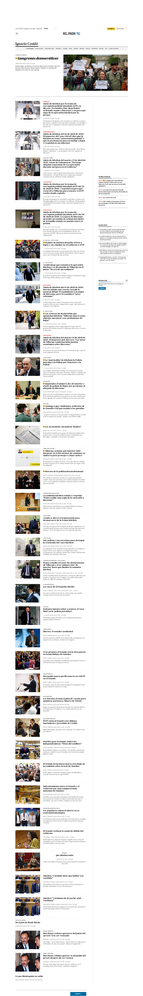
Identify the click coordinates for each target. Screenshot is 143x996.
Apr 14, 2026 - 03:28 (53, 348)
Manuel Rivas (19, 926)
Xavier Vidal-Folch (48, 430)
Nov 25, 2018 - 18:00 (36, 980)
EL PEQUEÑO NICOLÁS (48, 584)
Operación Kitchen (48, 131)
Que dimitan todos (65, 855)
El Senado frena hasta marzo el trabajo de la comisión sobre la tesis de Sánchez (64, 765)
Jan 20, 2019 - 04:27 (63, 816)
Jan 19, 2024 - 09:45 (66, 392)
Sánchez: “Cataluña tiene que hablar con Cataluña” (63, 877)
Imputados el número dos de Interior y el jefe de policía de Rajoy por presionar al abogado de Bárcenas (64, 386)
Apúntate (102, 288)
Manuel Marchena (48, 931)
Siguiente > (78, 994)
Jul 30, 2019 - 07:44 (63, 635)
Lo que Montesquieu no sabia (29, 976)
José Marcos (46, 837)
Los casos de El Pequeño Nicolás (59, 587)
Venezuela (58, 48)
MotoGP (101, 48)
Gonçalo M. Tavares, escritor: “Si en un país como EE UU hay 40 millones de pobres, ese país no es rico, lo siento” (113, 258)
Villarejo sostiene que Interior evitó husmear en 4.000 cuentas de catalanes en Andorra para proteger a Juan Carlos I (64, 453)
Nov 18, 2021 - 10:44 (66, 524)
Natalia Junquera (48, 475)
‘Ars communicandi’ (109, 197)
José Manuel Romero (49, 459)
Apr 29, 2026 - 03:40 (53, 146)
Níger (70, 48)
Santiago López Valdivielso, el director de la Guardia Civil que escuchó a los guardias (63, 407)
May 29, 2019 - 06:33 (63, 704)
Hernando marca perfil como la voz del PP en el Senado (64, 677)
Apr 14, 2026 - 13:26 (60, 324)
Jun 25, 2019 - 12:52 (63, 682)
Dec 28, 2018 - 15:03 (68, 837)
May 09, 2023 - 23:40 (65, 459)
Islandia (65, 48)
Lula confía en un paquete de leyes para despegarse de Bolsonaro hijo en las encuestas (112, 203)
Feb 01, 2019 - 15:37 (63, 770)
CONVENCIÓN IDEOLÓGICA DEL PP (51, 808)
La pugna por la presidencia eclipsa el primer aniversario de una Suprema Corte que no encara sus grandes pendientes (112, 183)
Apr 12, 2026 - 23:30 (60, 368)
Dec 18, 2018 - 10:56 (67, 882)
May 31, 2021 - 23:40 (77, 573)
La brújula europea (21, 55)
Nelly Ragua (57, 590)
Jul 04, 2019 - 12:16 (63, 658)
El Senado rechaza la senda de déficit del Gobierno (63, 832)
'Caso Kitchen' (47, 182)
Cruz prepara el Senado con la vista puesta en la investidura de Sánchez (64, 653)
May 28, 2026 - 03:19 (53, 118)
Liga (106, 48)
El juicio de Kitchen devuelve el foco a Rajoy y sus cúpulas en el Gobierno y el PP (64, 244)
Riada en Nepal (39, 48)
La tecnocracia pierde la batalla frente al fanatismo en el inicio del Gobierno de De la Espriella (113, 192)
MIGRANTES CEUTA (49, 48)
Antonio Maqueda (58, 475)
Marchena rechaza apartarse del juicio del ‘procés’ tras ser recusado (64, 935)
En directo (46, 101)
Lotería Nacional (114, 48)
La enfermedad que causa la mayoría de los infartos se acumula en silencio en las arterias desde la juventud (113, 238)
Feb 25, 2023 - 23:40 (74, 475)
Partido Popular (48, 674)
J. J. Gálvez (46, 248)
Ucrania (76, 48)
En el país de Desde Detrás (27, 923)
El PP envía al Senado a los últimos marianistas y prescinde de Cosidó (60, 722)
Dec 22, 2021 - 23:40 (66, 503)
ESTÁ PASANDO (30, 48)
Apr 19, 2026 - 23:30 (60, 248)
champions (95, 48)
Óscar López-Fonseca (49, 392)
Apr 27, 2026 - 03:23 (53, 170)
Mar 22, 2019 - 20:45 (63, 727)
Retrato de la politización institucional (64, 472)
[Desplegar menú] (16, 33)
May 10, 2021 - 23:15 (72, 590)
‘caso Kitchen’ (47, 538)
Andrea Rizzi (18, 63)
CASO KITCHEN (46, 515)
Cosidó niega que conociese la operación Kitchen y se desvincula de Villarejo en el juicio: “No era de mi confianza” (63, 267)
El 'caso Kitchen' (48, 262)
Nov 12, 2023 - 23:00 (60, 430)
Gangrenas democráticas (37, 58)
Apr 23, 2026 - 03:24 (53, 196)
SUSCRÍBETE (111, 28)
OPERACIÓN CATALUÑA (49, 448)
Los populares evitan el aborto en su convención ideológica (61, 812)
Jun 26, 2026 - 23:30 (29, 63)
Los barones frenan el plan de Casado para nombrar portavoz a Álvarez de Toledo (64, 700)
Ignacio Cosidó (26, 44)
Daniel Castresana (48, 590)
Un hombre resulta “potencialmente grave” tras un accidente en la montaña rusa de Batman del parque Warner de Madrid (113, 231)
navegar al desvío (20, 920)
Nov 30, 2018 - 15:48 (64, 939)
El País (45, 118)
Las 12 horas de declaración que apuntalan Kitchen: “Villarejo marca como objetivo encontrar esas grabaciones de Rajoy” (64, 317)
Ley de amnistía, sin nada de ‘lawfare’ (63, 427)
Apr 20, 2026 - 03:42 (53, 227)
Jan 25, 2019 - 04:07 (63, 794)
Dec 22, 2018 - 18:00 (67, 859)
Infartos (81, 48)
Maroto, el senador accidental (58, 632)
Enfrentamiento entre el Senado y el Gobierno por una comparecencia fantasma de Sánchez (61, 789)
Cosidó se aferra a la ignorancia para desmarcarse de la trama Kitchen (61, 519)
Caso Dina (46, 606)
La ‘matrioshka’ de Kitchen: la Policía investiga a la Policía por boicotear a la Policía (62, 362)
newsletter (103, 280)
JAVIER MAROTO (47, 629)
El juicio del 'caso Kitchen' (51, 240)
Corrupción (46, 381)
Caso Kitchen (47, 285)
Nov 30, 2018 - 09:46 (64, 961)
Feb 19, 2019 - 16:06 (70, 747)
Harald (88, 48)
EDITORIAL (64, 853)
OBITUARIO (46, 403)
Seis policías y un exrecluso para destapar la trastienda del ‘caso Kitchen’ (64, 542)
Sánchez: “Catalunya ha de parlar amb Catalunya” (62, 899)
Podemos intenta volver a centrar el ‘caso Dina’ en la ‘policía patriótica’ (63, 610)
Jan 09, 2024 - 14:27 (63, 412)
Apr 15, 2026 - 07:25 (60, 273)
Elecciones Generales (49, 718)
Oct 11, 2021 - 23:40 (66, 546)
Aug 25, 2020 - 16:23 (60, 615)
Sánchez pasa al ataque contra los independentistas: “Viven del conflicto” (62, 743)
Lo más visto (103, 225)
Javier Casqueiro (48, 704)
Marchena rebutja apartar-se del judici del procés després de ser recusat (64, 957)
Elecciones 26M (47, 696)
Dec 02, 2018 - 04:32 (29, 926)
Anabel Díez (57, 747)
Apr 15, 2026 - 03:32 (53, 300)
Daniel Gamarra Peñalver (22, 980)
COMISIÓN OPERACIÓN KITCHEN (51, 493)
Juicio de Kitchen (48, 158)
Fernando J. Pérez (61, 573)
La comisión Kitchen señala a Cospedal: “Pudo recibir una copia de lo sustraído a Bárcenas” (63, 498)
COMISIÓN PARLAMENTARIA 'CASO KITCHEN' (54, 560)
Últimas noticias (104, 176)
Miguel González (47, 412)
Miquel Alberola (47, 658)
